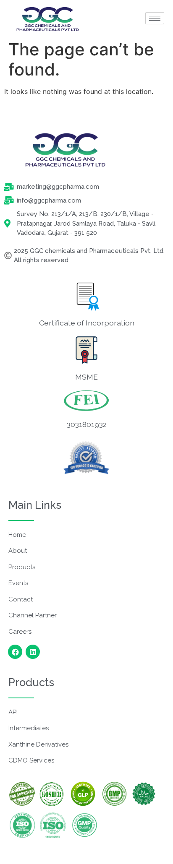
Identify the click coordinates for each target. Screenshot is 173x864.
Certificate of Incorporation (86, 322)
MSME (86, 376)
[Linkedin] (33, 652)
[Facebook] (15, 652)
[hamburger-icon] (154, 18)
